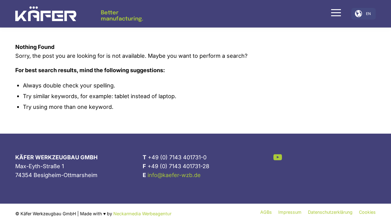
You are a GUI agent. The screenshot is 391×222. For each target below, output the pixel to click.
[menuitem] (334, 13)
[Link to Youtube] (278, 157)
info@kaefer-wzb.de (174, 175)
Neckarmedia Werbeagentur (142, 213)
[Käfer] (45, 13)
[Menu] (334, 12)
